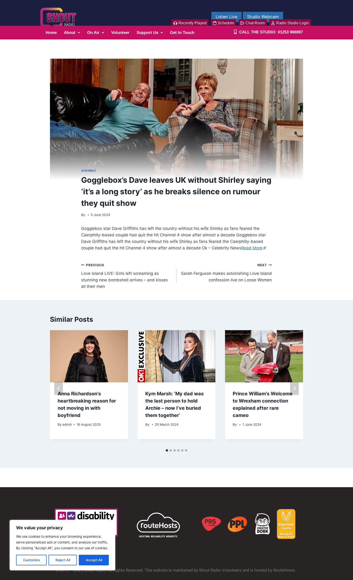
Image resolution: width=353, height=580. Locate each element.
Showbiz (88, 170)
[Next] (294, 388)
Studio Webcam (263, 16)
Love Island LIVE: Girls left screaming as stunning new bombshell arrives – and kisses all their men (124, 276)
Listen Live (226, 16)
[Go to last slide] (58, 388)
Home (51, 32)
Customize (31, 560)
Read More (251, 248)
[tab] (167, 450)
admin (67, 424)
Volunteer (120, 32)
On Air (93, 32)
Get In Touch (182, 32)
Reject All (62, 560)
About (69, 32)
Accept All (94, 560)
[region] (62, 545)
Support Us (147, 32)
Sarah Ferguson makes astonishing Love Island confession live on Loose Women (226, 272)
